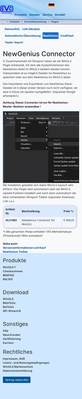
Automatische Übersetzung (23, 35)
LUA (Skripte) (31, 29)
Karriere (8, 342)
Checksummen (13, 271)
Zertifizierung (12, 338)
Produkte (15, 21)
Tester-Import (14, 42)
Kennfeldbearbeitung (35, 21)
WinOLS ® (9, 267)
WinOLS (8, 298)
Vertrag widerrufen (16, 379)
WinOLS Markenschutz (18, 366)
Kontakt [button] (60, 14)
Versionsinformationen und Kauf (24, 247)
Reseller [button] (34, 14)
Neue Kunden (11, 334)
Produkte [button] (21, 14)
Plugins (55, 21)
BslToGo (8, 306)
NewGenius (50, 35)
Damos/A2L (12, 29)
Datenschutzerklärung (17, 370)
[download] (60, 5)
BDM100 (8, 275)
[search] (68, 5)
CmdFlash (67, 35)
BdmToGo (9, 302)
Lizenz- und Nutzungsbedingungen (26, 362)
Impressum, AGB (14, 358)
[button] (51, 5)
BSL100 (8, 279)
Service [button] (47, 14)
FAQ (5, 330)
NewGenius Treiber (15, 251)
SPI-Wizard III (12, 310)
